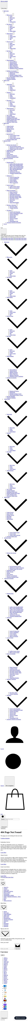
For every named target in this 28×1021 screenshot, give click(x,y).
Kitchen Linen (7, 140)
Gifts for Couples (14, 218)
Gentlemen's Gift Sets (15, 172)
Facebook (6, 924)
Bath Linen (6, 123)
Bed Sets (9, 51)
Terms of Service (8, 900)
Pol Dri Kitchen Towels (15, 146)
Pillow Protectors (14, 65)
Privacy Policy (7, 892)
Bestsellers (6, 923)
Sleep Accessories (14, 182)
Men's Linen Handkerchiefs (16, 165)
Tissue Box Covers (14, 198)
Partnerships (6, 894)
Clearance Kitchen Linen (12, 157)
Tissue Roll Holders (14, 202)
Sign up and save (5, 931)
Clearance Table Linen (12, 122)
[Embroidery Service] (14, 841)
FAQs (5, 898)
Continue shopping (5, 838)
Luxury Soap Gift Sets (15, 138)
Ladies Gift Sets (13, 170)
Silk (10, 20)
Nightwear (9, 175)
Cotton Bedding (7, 914)
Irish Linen (12, 17)
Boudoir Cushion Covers (15, 75)
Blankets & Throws (14, 72)
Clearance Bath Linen (12, 139)
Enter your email (4, 942)
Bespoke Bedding (11, 77)
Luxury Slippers (13, 181)
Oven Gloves (10, 154)
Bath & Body (10, 134)
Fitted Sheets (10, 33)
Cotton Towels (10, 126)
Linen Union (13, 21)
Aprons (8, 153)
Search (5, 911)
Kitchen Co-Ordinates (12, 155)
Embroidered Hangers (15, 194)
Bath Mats (9, 130)
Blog (5, 899)
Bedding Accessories (12, 71)
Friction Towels (10, 128)
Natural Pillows (13, 61)
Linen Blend (12, 90)
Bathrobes (9, 131)
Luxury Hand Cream (14, 135)
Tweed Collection (14, 208)
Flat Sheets (9, 24)
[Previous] (1, 1019)
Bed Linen (6, 11)
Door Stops (12, 200)
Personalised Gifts (14, 221)
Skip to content (4, 1)
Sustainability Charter (9, 895)
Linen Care (6, 890)
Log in (5, 224)
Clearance (6, 920)
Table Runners (10, 108)
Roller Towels (10, 151)
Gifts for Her (13, 217)
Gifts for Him (13, 216)
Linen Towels (10, 127)
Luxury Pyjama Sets (14, 177)
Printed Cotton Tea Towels (16, 149)
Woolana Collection (11, 205)
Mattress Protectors (14, 67)
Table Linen (6, 80)
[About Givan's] (14, 854)
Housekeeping (7, 918)
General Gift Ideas (14, 214)
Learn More (3, 852)
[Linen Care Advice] (14, 865)
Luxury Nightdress (14, 178)
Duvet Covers (10, 41)
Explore (3, 882)
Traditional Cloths (11, 150)
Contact (5, 888)
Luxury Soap (13, 136)
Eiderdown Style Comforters (16, 68)
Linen (11, 16)
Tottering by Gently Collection (17, 147)
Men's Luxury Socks (14, 188)
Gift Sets (12, 220)
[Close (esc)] (2, 1019)
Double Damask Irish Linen (13, 119)
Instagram (6, 926)
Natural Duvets (13, 63)
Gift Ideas (9, 210)
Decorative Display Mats (15, 197)
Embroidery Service (8, 891)
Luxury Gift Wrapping (15, 212)
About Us (6, 887)
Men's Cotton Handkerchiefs (16, 168)
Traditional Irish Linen (12, 118)
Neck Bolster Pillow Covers (16, 76)
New (5, 922)
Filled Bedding (10, 60)
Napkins (9, 92)
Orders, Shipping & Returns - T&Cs (12, 896)
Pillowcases (9, 15)
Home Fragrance (13, 192)
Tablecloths (9, 84)
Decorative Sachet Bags (15, 196)
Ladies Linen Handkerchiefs (16, 164)
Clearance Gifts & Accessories (14, 222)
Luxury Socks (10, 185)
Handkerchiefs (10, 162)
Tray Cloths (9, 115)
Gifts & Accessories (8, 158)
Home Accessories (11, 190)
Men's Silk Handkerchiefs (16, 169)
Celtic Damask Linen (12, 120)
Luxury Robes (13, 180)
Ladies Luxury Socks (15, 186)
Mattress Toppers (14, 64)
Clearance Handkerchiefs (15, 173)
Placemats (9, 100)
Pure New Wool (13, 206)
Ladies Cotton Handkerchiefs (16, 166)
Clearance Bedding (11, 79)
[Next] (4, 1019)
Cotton (11, 19)
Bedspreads (12, 73)
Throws (11, 201)
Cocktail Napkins (11, 116)
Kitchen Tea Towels (11, 145)
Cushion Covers (13, 193)
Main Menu (3, 905)
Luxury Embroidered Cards (16, 213)
